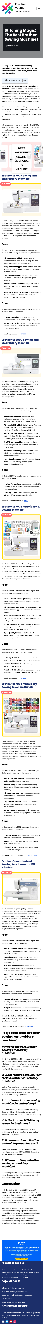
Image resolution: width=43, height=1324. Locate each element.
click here (21, 334)
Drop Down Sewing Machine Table (15, 1291)
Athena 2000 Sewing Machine (13, 1288)
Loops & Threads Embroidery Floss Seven (17, 1295)
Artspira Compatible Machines (13, 1302)
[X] (7, 1321)
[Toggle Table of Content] (23, 80)
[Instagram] (14, 1321)
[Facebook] (3, 1321)
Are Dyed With (7, 1298)
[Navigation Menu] (39, 8)
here (26, 501)
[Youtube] (10, 1321)
